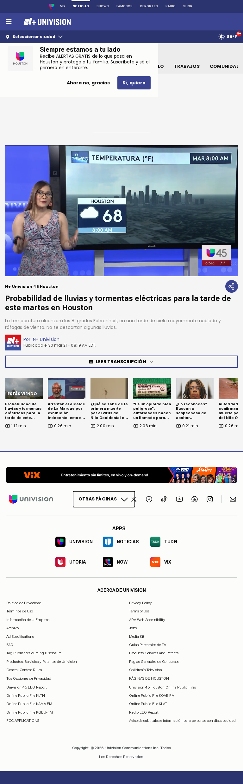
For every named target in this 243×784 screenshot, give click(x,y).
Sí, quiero (134, 83)
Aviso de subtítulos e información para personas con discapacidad (182, 720)
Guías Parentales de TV (147, 645)
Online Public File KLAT (148, 704)
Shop (187, 6)
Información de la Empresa (28, 619)
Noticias (81, 6)
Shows (103, 6)
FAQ (9, 645)
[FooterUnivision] (31, 499)
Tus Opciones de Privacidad (28, 678)
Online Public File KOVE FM (152, 695)
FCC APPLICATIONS (22, 720)
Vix (62, 6)
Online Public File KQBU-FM (29, 712)
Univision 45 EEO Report (26, 687)
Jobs (133, 628)
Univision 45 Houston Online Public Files (162, 687)
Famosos (124, 6)
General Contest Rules (24, 670)
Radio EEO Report (144, 712)
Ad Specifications (20, 636)
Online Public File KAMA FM (29, 704)
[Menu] (8, 21)
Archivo (12, 628)
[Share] (231, 286)
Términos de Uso (19, 611)
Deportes (149, 6)
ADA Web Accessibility (147, 619)
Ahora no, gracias (88, 83)
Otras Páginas (97, 499)
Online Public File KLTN (25, 695)
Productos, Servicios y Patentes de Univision (41, 661)
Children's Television (145, 670)
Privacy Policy (140, 603)
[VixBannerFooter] (121, 475)
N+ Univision (46, 339)
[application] (121, 210)
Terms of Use (139, 611)
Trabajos (187, 66)
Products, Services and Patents (153, 653)
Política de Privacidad (23, 603)
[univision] (46, 21)
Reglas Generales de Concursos (154, 661)
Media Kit (136, 636)
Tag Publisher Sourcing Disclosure (33, 653)
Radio (170, 6)
